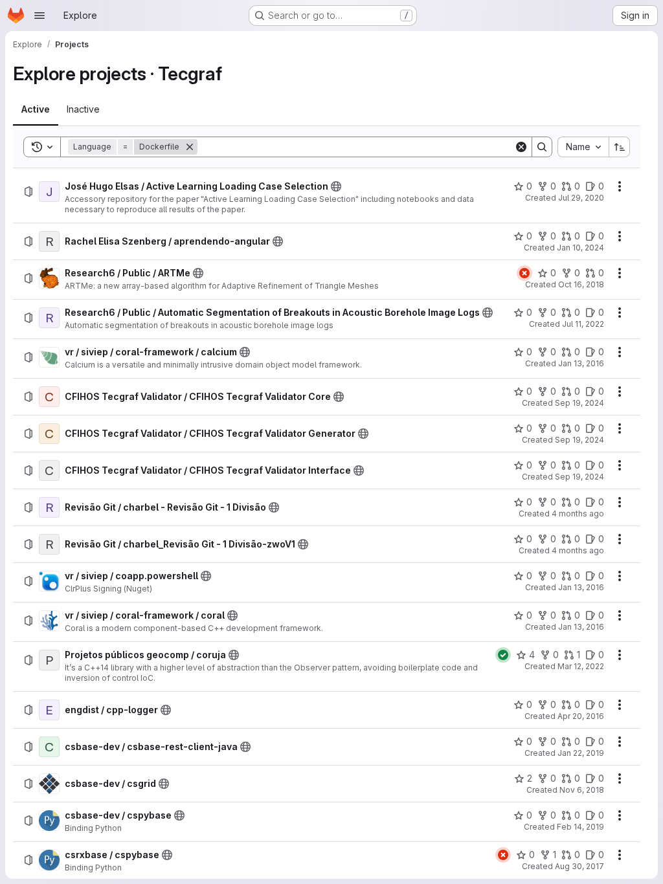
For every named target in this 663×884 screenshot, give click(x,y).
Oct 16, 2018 (581, 284)
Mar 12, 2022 (580, 666)
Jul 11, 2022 (583, 324)
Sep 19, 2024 (579, 403)
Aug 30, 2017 (579, 866)
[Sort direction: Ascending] (619, 147)
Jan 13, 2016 (581, 363)
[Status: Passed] (503, 655)
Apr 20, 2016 (580, 716)
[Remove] (189, 147)
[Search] (542, 147)
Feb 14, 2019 (580, 827)
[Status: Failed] (524, 273)
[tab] (35, 109)
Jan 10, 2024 (580, 247)
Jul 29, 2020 (581, 198)
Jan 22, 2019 (580, 753)
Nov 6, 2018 (581, 790)
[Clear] (521, 147)
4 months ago (578, 513)
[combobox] (583, 147)
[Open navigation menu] (39, 15)
